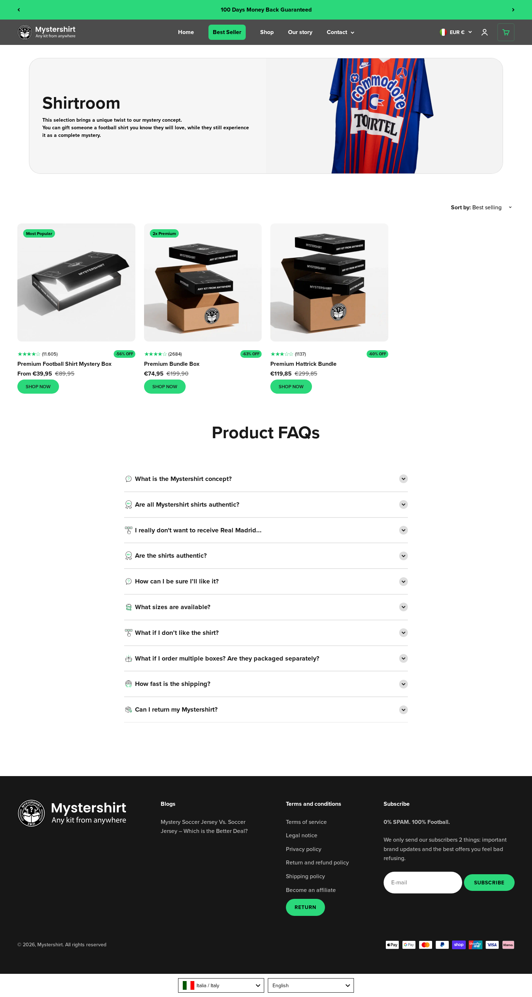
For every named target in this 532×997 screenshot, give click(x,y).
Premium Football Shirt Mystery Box (64, 364)
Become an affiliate (311, 890)
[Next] (513, 9)
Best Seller (227, 32)
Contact (337, 32)
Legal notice (301, 835)
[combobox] (221, 985)
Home (186, 32)
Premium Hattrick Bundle (303, 364)
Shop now (38, 386)
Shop (267, 32)
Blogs (168, 804)
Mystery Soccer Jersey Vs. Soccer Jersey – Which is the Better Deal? (204, 826)
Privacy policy (303, 849)
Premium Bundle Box (171, 364)
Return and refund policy (317, 862)
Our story (300, 32)
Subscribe (489, 882)
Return (305, 907)
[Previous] (18, 9)
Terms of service (306, 822)
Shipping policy (305, 876)
